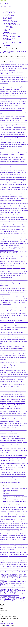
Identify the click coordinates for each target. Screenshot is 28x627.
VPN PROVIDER (7, 39)
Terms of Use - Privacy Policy (6, 623)
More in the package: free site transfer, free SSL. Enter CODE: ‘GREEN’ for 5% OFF (13, 583)
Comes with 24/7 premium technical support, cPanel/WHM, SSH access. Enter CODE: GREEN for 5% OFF (13, 251)
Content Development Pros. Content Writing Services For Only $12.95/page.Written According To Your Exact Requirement (13, 248)
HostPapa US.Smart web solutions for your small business (12, 585)
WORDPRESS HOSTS (9, 12)
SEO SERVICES (7, 26)
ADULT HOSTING (8, 18)
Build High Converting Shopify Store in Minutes (10, 214)
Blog (4, 43)
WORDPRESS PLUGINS (9, 33)
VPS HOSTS (6, 14)
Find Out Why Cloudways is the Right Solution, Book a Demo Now (14, 463)
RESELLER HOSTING (9, 38)
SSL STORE (6, 32)
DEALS (5, 35)
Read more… (13, 61)
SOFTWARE (6, 29)
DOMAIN (5, 30)
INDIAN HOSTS (7, 20)
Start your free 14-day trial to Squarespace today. (10, 482)
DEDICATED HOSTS (9, 15)
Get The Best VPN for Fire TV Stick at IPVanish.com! (11, 75)
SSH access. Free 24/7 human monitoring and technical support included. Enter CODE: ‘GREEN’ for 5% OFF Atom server (13, 597)
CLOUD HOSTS (7, 17)
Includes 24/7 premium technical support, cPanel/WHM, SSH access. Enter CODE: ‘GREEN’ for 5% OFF (12, 590)
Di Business (7, 625)
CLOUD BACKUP (8, 27)
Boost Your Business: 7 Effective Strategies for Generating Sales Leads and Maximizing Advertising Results (15, 496)
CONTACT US (7, 45)
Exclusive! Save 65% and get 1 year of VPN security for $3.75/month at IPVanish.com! (11, 73)
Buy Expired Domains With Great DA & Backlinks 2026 (13, 52)
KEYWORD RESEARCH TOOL (11, 36)
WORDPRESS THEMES (9, 23)
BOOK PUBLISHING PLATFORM (15, 42)
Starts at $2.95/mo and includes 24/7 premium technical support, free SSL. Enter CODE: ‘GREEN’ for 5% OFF (13, 594)
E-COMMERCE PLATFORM (11, 21)
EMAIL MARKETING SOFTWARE (12, 24)
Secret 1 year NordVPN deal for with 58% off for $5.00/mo (12, 519)
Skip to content (3, 0)
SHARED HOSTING (8, 11)
